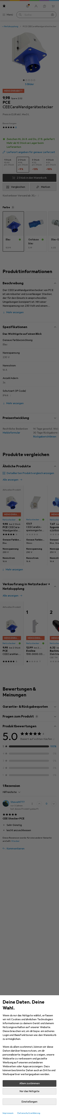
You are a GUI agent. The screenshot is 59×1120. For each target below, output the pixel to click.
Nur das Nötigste (30, 1091)
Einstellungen (29, 1101)
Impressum (8, 1113)
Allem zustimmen (29, 1083)
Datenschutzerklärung (28, 1113)
